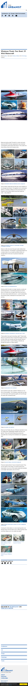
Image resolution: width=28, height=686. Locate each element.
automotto (17, 333)
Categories (4, 678)
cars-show (19, 524)
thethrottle (15, 183)
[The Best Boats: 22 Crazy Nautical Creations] (18, 538)
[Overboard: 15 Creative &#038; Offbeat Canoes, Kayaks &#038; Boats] (6, 549)
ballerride (11, 183)
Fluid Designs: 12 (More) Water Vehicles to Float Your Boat (6, 543)
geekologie (8, 246)
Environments (22, 13)
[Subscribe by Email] (16, 15)
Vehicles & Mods (15, 55)
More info (10, 684)
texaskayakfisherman (12, 286)
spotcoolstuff (7, 387)
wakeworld (19, 462)
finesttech (15, 524)
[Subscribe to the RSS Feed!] (12, 15)
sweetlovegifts (16, 245)
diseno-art (7, 286)
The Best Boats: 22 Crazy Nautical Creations (18, 542)
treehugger (22, 245)
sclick (11, 387)
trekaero (9, 462)
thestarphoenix (12, 333)
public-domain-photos (9, 524)
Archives (3, 676)
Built (17, 13)
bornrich (18, 183)
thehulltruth (7, 183)
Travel (2, 660)
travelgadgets (3, 246)
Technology (24, 55)
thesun (21, 333)
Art (9, 13)
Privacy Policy (4, 682)
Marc (6, 55)
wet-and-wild (14, 462)
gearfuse (12, 427)
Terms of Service (4, 680)
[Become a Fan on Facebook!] (2, 15)
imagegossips (23, 524)
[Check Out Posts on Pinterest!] (9, 15)
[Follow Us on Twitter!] (5, 15)
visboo (23, 333)
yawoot (6, 462)
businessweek (3, 525)
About (3, 675)
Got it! (23, 684)
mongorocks (23, 183)
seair (9, 427)
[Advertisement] (14, 33)
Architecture (5, 13)
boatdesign (7, 245)
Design (13, 13)
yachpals (6, 427)
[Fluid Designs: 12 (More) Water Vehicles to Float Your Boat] (6, 538)
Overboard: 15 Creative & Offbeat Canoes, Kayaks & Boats (6, 554)
